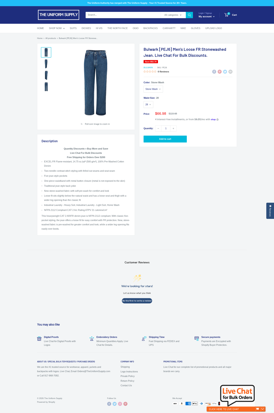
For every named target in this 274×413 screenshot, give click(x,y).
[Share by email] (230, 71)
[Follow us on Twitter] (115, 404)
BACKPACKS (150, 28)
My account (205, 16)
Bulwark (148, 67)
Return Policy (127, 381)
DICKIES (86, 28)
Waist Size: (151, 98)
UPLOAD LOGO (213, 28)
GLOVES (195, 28)
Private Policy (128, 376)
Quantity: (148, 128)
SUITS (73, 28)
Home (40, 38)
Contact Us (126, 385)
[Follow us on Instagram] (120, 404)
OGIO (135, 28)
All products (50, 38)
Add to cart (165, 139)
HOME (40, 28)
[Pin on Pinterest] (220, 71)
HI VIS (99, 28)
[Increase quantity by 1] (173, 128)
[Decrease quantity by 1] (158, 128)
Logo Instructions (129, 371)
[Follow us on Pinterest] (125, 404)
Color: (154, 82)
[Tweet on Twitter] (225, 71)
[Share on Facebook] (214, 71)
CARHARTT (169, 28)
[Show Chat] (257, 409)
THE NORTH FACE (117, 28)
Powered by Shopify (46, 402)
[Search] (189, 15)
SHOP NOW (55, 28)
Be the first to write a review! (137, 300)
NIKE (183, 28)
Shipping (125, 367)
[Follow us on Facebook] (109, 404)
